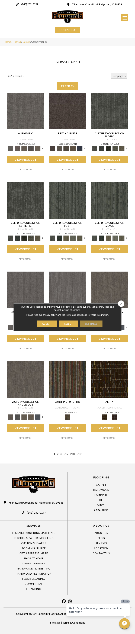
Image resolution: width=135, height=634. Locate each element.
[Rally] (31, 416)
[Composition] (115, 148)
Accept (47, 323)
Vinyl (101, 505)
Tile (101, 499)
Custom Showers (33, 543)
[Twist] (80, 237)
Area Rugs (101, 510)
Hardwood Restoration (34, 573)
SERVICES (34, 525)
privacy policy (50, 314)
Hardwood (101, 489)
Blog (101, 537)
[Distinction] (122, 148)
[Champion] (17, 416)
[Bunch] (59, 237)
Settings (91, 323)
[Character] (101, 148)
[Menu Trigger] (124, 17)
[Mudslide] (67, 379)
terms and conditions (76, 314)
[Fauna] (73, 148)
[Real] (38, 148)
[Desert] (59, 148)
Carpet (26, 41)
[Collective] (108, 148)
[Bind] (67, 200)
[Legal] (31, 148)
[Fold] (66, 237)
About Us (101, 532)
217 (66, 453)
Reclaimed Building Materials (33, 532)
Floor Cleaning (33, 578)
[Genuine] (24, 148)
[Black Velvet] (114, 416)
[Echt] (17, 148)
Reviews (101, 543)
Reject (68, 323)
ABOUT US (101, 525)
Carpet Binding (33, 563)
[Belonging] (25, 289)
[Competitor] (24, 416)
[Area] (67, 110)
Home (8, 41)
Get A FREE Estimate (34, 553)
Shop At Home (34, 558)
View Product (25, 159)
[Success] (122, 327)
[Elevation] (66, 148)
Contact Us (101, 553)
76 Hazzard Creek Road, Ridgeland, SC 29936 (97, 4)
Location (101, 548)
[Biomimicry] (109, 110)
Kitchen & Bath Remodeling (34, 537)
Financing (33, 588)
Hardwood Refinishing (33, 568)
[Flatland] (80, 148)
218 (72, 453)
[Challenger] (109, 289)
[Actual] (25, 110)
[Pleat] (73, 237)
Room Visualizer (34, 548)
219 (79, 453)
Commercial (34, 583)
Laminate (101, 494)
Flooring (17, 41)
